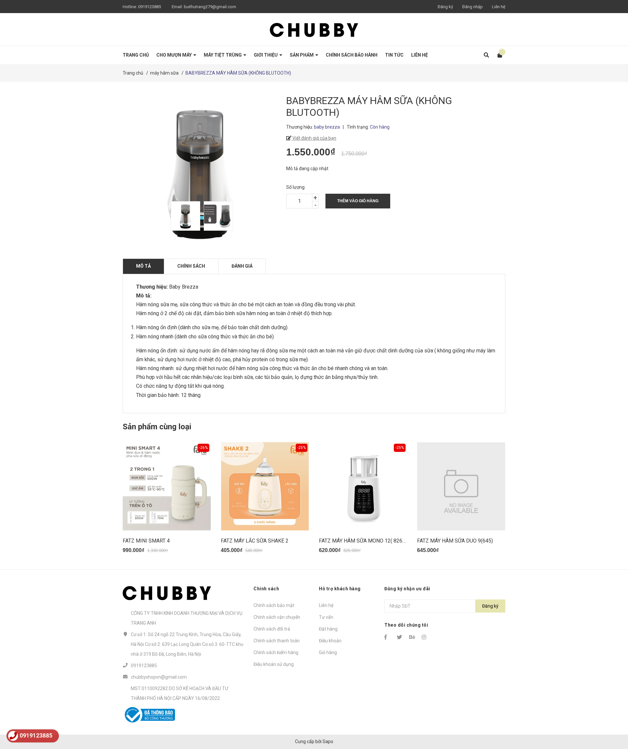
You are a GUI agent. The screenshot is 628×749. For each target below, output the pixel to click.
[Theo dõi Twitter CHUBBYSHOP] (400, 637)
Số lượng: (295, 187)
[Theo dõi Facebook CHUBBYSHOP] (387, 637)
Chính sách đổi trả (271, 629)
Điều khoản (330, 640)
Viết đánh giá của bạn (313, 138)
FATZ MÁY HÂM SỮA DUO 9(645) (455, 541)
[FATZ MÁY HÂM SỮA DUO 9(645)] (461, 486)
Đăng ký (445, 6)
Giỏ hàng (328, 652)
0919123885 (149, 6)
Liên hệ (498, 6)
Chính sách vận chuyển (276, 617)
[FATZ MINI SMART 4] (167, 486)
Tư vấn (326, 617)
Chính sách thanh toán (276, 640)
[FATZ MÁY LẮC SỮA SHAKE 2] (265, 486)
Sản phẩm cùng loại (157, 426)
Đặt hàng (328, 629)
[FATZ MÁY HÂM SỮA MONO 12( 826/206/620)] (363, 486)
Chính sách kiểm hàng (275, 652)
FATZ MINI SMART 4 (146, 541)
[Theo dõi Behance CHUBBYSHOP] (412, 637)
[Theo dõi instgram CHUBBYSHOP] (425, 637)
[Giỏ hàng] (497, 55)
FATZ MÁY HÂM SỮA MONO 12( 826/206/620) (372, 541)
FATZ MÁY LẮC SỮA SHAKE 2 (254, 541)
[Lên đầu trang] (610, 717)
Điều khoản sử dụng (273, 664)
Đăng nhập (472, 6)
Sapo (328, 741)
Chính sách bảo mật (273, 605)
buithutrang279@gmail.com (210, 6)
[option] (184, 216)
